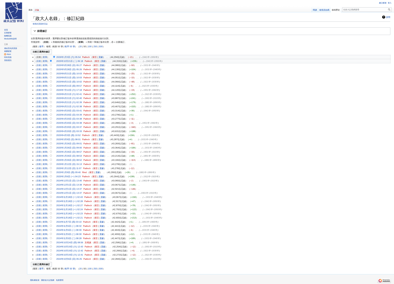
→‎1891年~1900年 (150, 156)
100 (90, 46)
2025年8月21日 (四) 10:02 (69, 81)
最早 (41, 46)
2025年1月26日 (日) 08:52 (69, 160)
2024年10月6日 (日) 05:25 (69, 259)
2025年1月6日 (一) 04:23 (68, 176)
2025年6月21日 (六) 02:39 (69, 102)
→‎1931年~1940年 (150, 65)
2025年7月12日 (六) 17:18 (69, 90)
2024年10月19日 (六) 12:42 (69, 250)
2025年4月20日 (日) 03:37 (69, 127)
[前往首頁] (13, 12)
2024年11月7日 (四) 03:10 (69, 222)
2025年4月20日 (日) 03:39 (69, 115)
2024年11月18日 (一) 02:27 (69, 205)
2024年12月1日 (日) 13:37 (69, 189)
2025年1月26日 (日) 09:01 (69, 143)
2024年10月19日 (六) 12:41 (69, 255)
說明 (388, 17)
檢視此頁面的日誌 (40, 24)
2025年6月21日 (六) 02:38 (69, 106)
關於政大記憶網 (47, 280)
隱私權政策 (34, 280)
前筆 (45, 57)
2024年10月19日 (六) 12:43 (69, 246)
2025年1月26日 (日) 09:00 (69, 147)
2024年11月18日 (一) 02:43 (69, 197)
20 (80, 46)
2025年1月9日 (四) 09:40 (68, 172)
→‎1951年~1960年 (150, 90)
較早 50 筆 (70, 46)
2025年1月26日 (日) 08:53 (69, 156)
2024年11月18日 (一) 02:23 (69, 213)
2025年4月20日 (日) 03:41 (69, 110)
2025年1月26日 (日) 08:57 (69, 152)
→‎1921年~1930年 (150, 73)
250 (95, 46)
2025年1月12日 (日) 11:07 (69, 168)
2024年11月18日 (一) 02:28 (69, 201)
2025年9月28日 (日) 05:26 (69, 69)
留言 (94, 57)
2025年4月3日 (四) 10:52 (68, 135)
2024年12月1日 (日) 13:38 (69, 185)
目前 (39, 61)
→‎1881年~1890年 (151, 102)
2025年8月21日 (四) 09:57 (69, 86)
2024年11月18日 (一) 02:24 (69, 209)
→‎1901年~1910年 (151, 98)
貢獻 (101, 57)
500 (101, 46)
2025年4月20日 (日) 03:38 (69, 119)
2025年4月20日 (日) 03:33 (69, 131)
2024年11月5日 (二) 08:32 (69, 226)
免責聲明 (59, 280)
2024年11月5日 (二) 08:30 (69, 230)
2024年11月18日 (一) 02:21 (69, 217)
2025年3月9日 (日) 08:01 (68, 139)
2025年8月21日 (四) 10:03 (69, 73)
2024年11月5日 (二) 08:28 (69, 238)
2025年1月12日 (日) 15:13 (69, 164)
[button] (211, 31)
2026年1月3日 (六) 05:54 (68, 57)
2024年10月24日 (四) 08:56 (69, 242)
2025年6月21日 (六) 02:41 (69, 94)
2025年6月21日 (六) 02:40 (69, 98)
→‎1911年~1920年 (150, 135)
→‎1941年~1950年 (149, 57)
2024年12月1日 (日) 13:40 (69, 180)
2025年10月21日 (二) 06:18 (69, 61)
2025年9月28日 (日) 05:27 (69, 65)
